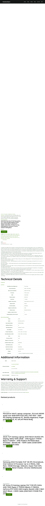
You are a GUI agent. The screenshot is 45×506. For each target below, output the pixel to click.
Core (6, 235)
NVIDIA (8, 237)
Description (5, 239)
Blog (35, 1)
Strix (5, 238)
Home (25, 1)
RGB (15, 237)
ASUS (4, 235)
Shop (28, 1)
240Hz (2, 235)
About (31, 1)
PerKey (11, 237)
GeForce (10, 236)
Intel (15, 236)
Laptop (5, 237)
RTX (18, 237)
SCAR (2, 238)
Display (11, 235)
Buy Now (4, 231)
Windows (8, 238)
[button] (41, 1)
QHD (13, 237)
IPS (17, 236)
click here (27, 392)
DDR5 (8, 235)
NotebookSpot (6, 1)
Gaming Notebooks (4, 219)
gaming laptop (6, 236)
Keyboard (2, 237)
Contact (38, 1)
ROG (17, 237)
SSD (3, 238)
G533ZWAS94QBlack (16, 235)
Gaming (2, 236)
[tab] (23, 239)
